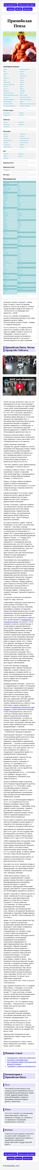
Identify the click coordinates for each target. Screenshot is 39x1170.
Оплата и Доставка (26, 5)
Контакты (28, 9)
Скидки (10, 9)
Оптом (18, 9)
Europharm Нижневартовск (17, 1060)
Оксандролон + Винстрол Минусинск (21, 1058)
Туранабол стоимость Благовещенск (21, 1066)
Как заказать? (10, 5)
